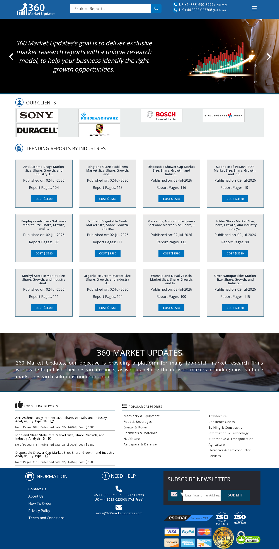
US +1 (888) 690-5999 (195, 4)
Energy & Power (135, 427)
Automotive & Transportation (230, 439)
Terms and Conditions (46, 517)
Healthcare (131, 438)
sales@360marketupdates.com (118, 513)
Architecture (217, 416)
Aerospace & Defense (139, 444)
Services (214, 456)
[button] (254, 8)
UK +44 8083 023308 (195, 9)
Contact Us (37, 489)
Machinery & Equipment (141, 416)
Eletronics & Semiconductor (229, 450)
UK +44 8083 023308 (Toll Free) (118, 499)
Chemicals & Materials (140, 433)
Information (51, 476)
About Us (36, 496)
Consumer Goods (221, 422)
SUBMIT (235, 495)
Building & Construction (226, 427)
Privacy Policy (39, 510)
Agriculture (216, 444)
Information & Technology (228, 433)
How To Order (40, 503)
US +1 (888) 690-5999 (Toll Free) (119, 495)
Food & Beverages (137, 421)
